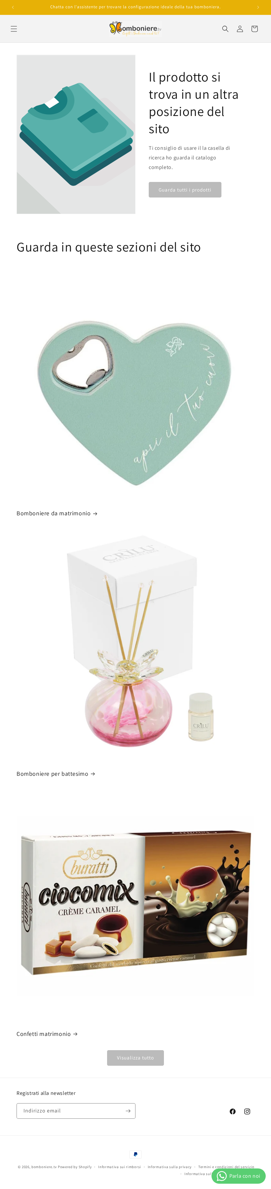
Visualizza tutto (135, 1057)
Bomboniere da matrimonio (54, 513)
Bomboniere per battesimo (52, 773)
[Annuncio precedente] (13, 7)
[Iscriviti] (128, 1111)
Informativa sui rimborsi (119, 1166)
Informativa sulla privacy (170, 1166)
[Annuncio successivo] (258, 7)
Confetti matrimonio (44, 1034)
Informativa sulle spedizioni (209, 1173)
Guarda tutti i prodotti (185, 190)
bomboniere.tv (44, 1166)
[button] (14, 29)
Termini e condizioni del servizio (226, 1166)
